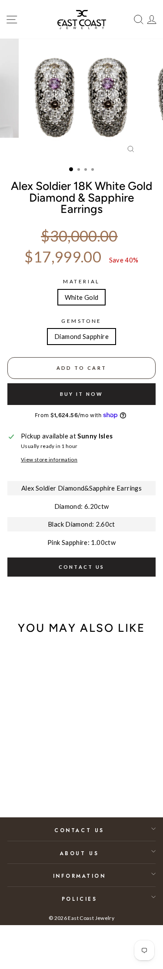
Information (79, 875)
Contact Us (79, 830)
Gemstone (81, 321)
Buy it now (81, 394)
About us (79, 853)
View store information (49, 459)
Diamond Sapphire (81, 336)
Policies (79, 899)
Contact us (82, 567)
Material (81, 281)
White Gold (82, 297)
